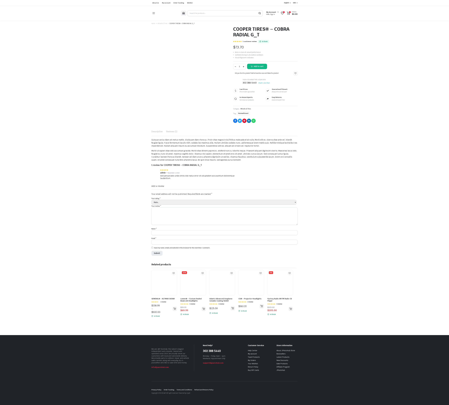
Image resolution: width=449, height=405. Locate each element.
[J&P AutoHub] (167, 13)
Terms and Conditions (184, 390)
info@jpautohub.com (160, 367)
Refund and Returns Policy (203, 390)
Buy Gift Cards (253, 370)
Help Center (252, 350)
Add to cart (258, 66)
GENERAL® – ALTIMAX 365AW (163, 299)
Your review (156, 206)
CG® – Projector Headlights (249, 299)
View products (174, 309)
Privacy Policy (156, 390)
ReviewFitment (243, 113)
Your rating (156, 198)
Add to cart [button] (203, 309)
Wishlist (190, 3)
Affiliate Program (283, 367)
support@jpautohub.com (213, 363)
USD (294, 3)
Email (153, 238)
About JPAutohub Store (286, 350)
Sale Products (282, 364)
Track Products (254, 357)
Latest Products (283, 357)
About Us (155, 3)
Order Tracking (178, 3)
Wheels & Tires (162, 23)
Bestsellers (281, 354)
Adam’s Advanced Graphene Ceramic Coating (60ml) (220, 300)
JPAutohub (281, 370)
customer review (250, 41)
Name (154, 229)
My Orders (252, 360)
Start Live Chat (264, 83)
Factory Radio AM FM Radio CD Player (279, 300)
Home (153, 23)
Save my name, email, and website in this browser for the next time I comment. (182, 248)
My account (166, 3)
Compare (175, 278)
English (286, 3)
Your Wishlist (253, 364)
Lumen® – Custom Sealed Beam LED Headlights (191, 300)
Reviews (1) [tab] (171, 131)
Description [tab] (157, 131)
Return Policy (253, 367)
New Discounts (282, 360)
